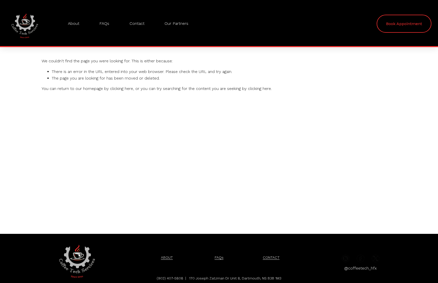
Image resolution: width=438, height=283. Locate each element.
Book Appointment (404, 23)
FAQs (104, 23)
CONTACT (271, 257)
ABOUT (167, 257)
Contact (137, 23)
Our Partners (176, 23)
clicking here (121, 88)
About (73, 23)
